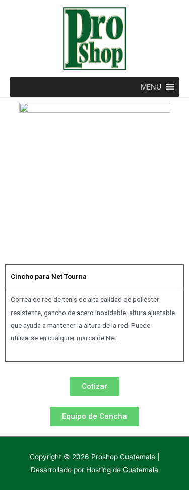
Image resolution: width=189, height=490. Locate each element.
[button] (151, 87)
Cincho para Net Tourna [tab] (49, 276)
